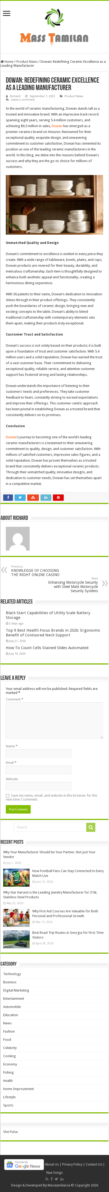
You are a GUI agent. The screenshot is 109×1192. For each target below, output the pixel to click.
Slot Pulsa (10, 1132)
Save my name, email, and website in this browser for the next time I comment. (51, 797)
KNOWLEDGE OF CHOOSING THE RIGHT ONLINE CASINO (35, 571)
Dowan (57, 126)
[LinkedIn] (62, 1179)
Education (10, 1015)
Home (8, 62)
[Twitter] (56, 1179)
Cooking (9, 1056)
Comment (14, 699)
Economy (10, 1064)
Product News (27, 62)
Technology (12, 974)
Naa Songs (54, 1173)
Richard (15, 96)
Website (12, 779)
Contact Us (94, 1164)
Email (11, 763)
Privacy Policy (72, 1164)
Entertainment (13, 999)
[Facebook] (51, 1179)
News (7, 1023)
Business (9, 982)
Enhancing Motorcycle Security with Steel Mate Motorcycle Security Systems (73, 585)
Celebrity (10, 1048)
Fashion (9, 1031)
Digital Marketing (16, 990)
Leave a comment (23, 99)
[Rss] (47, 1179)
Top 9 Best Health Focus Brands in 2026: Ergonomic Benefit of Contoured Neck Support (53, 632)
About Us (52, 1164)
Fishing (8, 1072)
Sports (8, 1105)
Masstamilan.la (59, 1185)
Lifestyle (9, 1097)
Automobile (12, 1007)
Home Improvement (18, 1089)
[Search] (90, 827)
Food (7, 1040)
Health (8, 1081)
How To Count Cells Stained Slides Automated (47, 647)
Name (11, 746)
